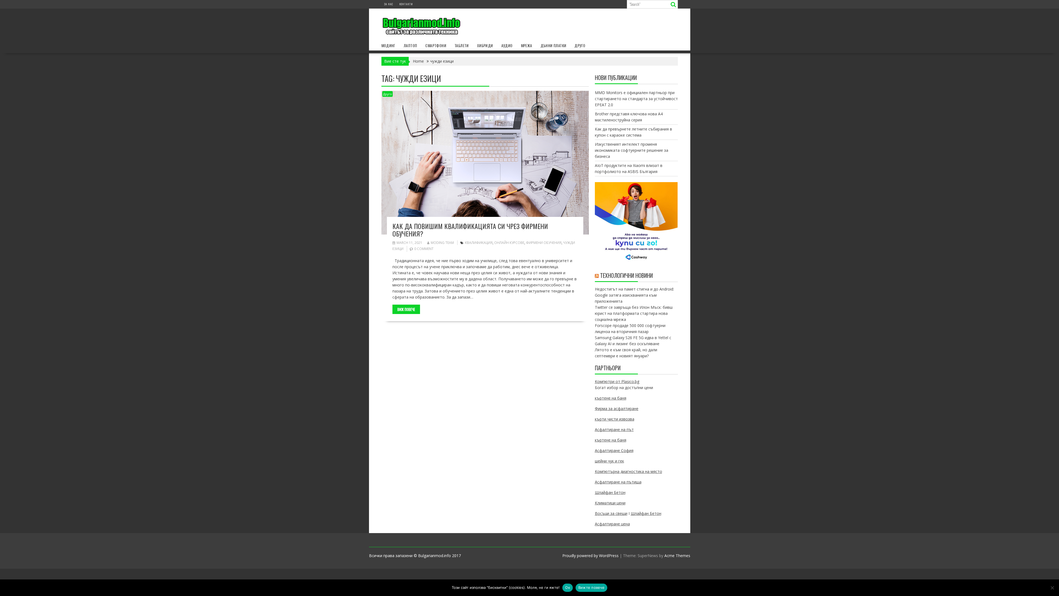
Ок (567, 587)
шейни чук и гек (609, 461)
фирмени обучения (543, 242)
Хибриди (485, 45)
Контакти (406, 4)
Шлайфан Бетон (610, 492)
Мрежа (526, 45)
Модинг (388, 45)
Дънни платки (553, 45)
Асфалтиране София (614, 450)
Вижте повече (591, 587)
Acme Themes (677, 555)
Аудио (507, 45)
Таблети (461, 45)
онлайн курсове (509, 242)
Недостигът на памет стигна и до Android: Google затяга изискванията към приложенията (634, 295)
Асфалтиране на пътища (618, 482)
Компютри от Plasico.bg (617, 381)
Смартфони (435, 45)
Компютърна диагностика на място (628, 471)
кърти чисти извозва (614, 419)
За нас (388, 4)
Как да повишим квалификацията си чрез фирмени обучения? (470, 229)
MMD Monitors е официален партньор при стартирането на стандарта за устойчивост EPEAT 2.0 (636, 98)
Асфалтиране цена (612, 523)
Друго (579, 45)
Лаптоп (410, 45)
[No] (1052, 587)
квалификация (479, 242)
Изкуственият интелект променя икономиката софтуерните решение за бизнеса (631, 150)
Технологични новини (626, 275)
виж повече (406, 309)
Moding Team (442, 242)
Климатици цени (610, 502)
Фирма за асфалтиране (616, 408)
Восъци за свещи (611, 513)
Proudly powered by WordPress (590, 555)
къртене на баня (610, 398)
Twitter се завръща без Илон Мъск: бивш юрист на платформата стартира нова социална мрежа (634, 313)
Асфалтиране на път (614, 429)
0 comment (424, 248)
